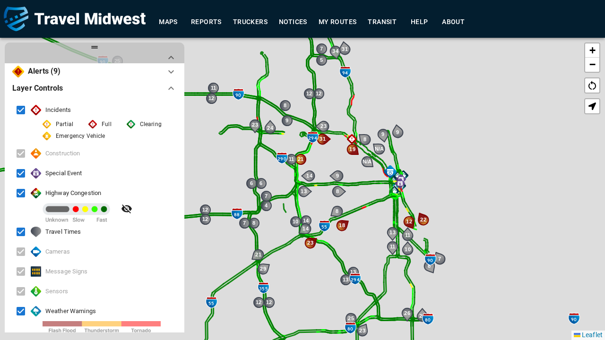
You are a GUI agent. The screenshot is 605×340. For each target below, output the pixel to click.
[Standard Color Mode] (126, 208)
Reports (206, 22)
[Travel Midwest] (75, 19)
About (453, 22)
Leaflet (591, 335)
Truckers (250, 22)
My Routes (338, 22)
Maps (168, 22)
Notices (293, 22)
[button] (394, 191)
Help (419, 22)
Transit (382, 22)
